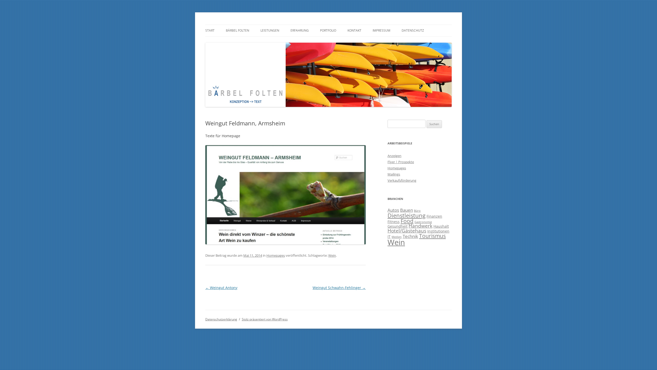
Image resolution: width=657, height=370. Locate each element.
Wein (332, 255)
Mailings (394, 174)
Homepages (275, 255)
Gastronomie (423, 222)
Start (210, 30)
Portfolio (328, 30)
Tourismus (432, 235)
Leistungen (269, 30)
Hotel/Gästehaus (407, 230)
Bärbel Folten (237, 30)
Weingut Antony (221, 287)
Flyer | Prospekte (401, 162)
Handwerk (420, 226)
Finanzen (434, 216)
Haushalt (441, 226)
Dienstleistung (407, 215)
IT (389, 236)
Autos (393, 210)
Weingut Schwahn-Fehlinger (339, 287)
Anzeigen (394, 155)
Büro (417, 210)
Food (407, 221)
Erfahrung (300, 30)
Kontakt (354, 30)
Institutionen (438, 231)
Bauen (406, 210)
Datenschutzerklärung (221, 319)
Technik (410, 236)
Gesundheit (398, 226)
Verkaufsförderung (402, 180)
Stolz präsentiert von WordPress (265, 319)
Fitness (394, 221)
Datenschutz (413, 30)
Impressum (381, 30)
